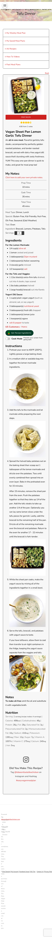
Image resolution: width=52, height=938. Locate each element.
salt (25, 269)
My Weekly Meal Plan (16, 33)
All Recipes (11, 48)
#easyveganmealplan (26, 780)
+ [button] (23, 233)
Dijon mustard (30, 256)
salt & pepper (15, 322)
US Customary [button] (12, 326)
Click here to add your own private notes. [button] (24, 177)
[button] (4, 5)
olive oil (22, 248)
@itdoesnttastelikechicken (26, 772)
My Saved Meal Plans (15, 41)
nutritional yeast (31, 306)
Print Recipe (26, 117)
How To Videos (13, 56)
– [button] (15, 233)
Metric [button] (24, 326)
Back (47, 73)
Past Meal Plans (13, 64)
